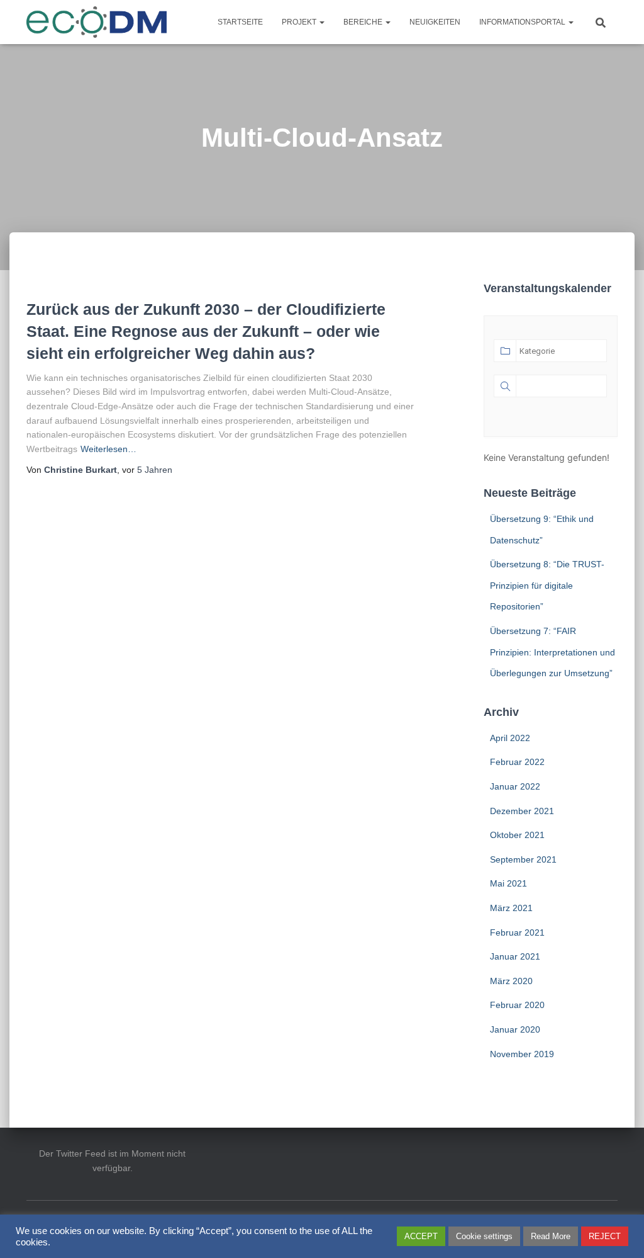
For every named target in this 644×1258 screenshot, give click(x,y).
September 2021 (523, 859)
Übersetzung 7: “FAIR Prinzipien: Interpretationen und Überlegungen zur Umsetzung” (552, 652)
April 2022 (510, 738)
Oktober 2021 (517, 835)
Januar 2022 (515, 786)
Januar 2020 (515, 1029)
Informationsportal (523, 22)
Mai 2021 (508, 883)
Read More (550, 1236)
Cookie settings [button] (484, 1236)
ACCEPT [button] (421, 1236)
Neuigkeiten (434, 22)
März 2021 (511, 908)
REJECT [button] (605, 1236)
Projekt (300, 22)
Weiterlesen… (108, 449)
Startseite (240, 22)
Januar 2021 (515, 956)
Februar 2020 (517, 1005)
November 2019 (522, 1054)
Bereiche (363, 22)
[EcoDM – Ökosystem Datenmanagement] (97, 22)
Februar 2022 (517, 762)
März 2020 (511, 981)
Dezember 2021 (522, 811)
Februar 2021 (517, 932)
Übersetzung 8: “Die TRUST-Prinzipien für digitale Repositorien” (547, 585)
